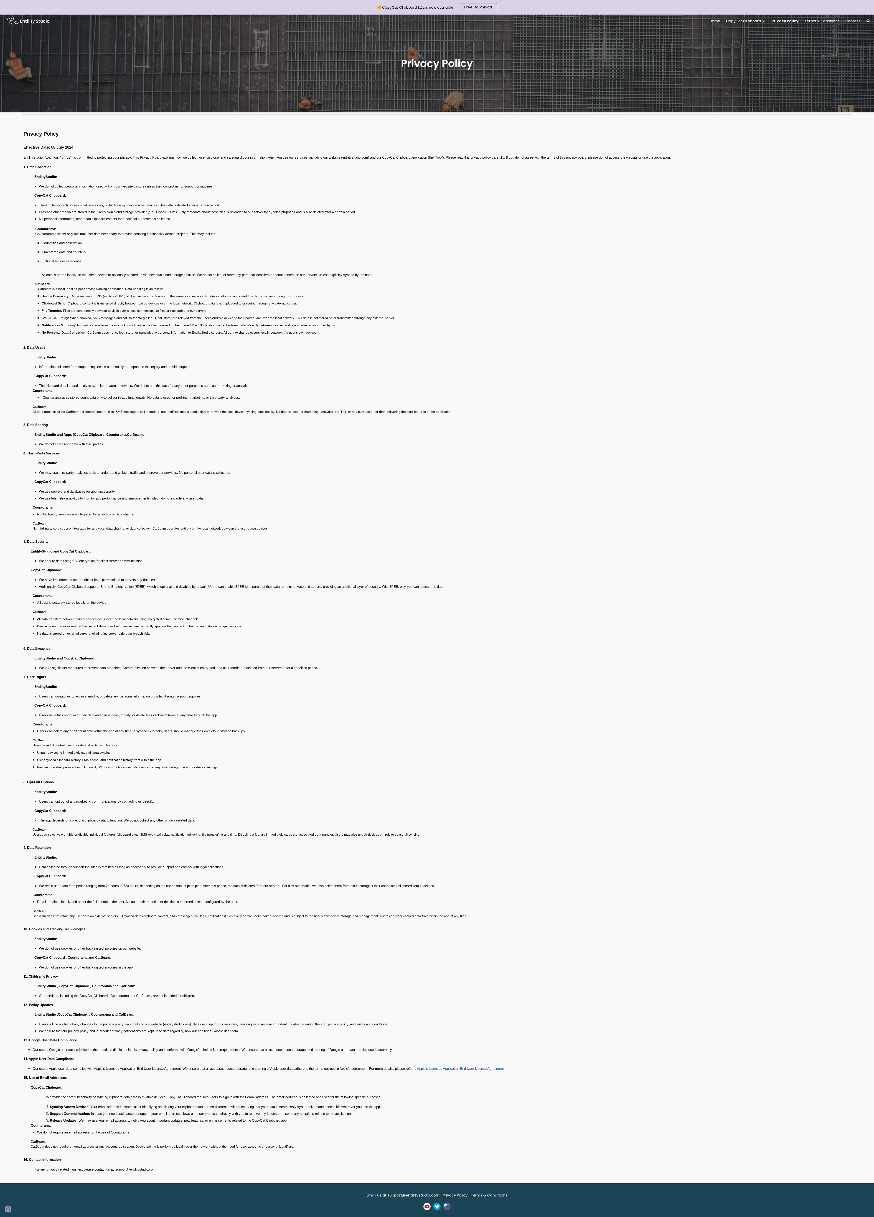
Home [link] (714, 21)
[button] (868, 20)
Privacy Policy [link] (785, 21)
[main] (437, 64)
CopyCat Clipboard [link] (743, 21)
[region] (437, 7)
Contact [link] (852, 21)
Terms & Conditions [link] (821, 21)
